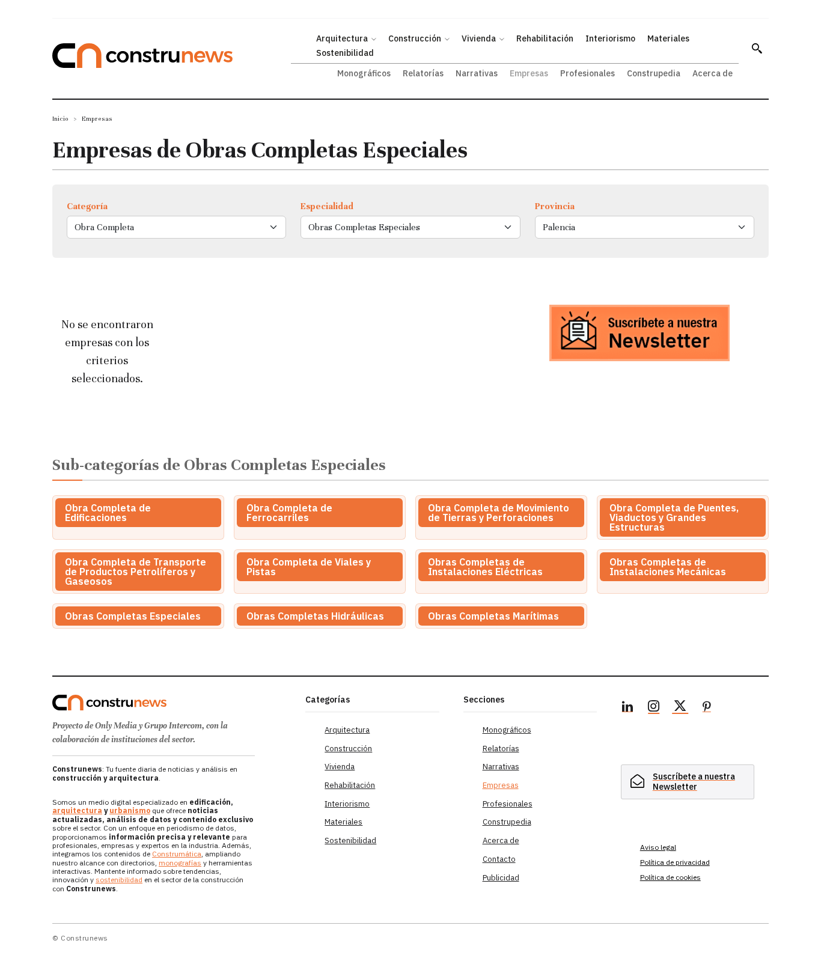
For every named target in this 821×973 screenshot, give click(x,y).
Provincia (555, 206)
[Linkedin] (627, 708)
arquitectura (77, 810)
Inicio (60, 119)
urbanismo (129, 810)
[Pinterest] (707, 708)
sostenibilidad (119, 879)
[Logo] (171, 702)
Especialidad (327, 206)
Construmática (176, 853)
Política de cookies (670, 877)
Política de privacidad (675, 862)
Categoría (87, 206)
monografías (180, 862)
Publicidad (501, 878)
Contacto (499, 859)
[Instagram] (654, 708)
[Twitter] (680, 708)
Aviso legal (658, 847)
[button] (757, 48)
